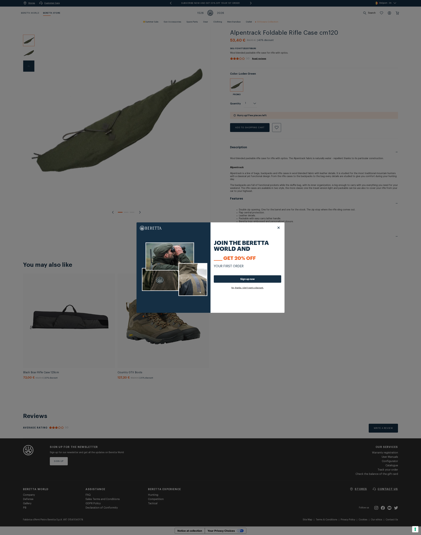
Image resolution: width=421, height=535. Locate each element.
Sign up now (247, 279)
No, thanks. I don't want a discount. (247, 288)
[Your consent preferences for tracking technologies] (415, 529)
